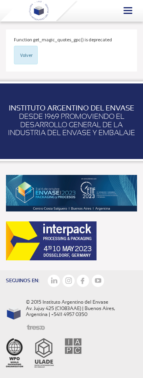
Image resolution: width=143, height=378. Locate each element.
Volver (26, 55)
